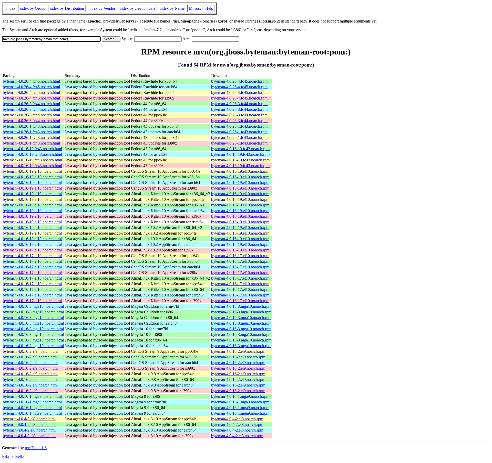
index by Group (32, 8)
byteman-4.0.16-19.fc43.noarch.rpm (240, 149)
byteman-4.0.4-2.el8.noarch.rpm (237, 419)
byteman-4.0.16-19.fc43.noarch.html (32, 149)
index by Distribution (67, 8)
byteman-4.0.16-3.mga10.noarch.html (33, 306)
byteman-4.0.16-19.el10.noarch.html (32, 171)
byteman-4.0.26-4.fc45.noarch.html (31, 81)
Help (209, 8)
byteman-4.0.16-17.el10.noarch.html (32, 255)
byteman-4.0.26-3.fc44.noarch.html (31, 104)
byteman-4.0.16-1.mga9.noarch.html (32, 396)
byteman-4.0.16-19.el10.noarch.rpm (240, 171)
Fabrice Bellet (13, 456)
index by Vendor (101, 8)
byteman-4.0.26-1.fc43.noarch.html (31, 126)
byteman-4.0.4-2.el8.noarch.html (29, 419)
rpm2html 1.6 (36, 448)
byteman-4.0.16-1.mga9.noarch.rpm (240, 396)
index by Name (172, 8)
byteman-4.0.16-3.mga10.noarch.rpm (241, 306)
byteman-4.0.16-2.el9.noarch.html (30, 351)
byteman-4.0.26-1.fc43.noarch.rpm (239, 126)
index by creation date (137, 8)
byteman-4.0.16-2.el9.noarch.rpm (238, 351)
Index (10, 8)
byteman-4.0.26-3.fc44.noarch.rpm (239, 104)
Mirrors (195, 8)
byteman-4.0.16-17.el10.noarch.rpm (240, 255)
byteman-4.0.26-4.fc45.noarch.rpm (239, 81)
